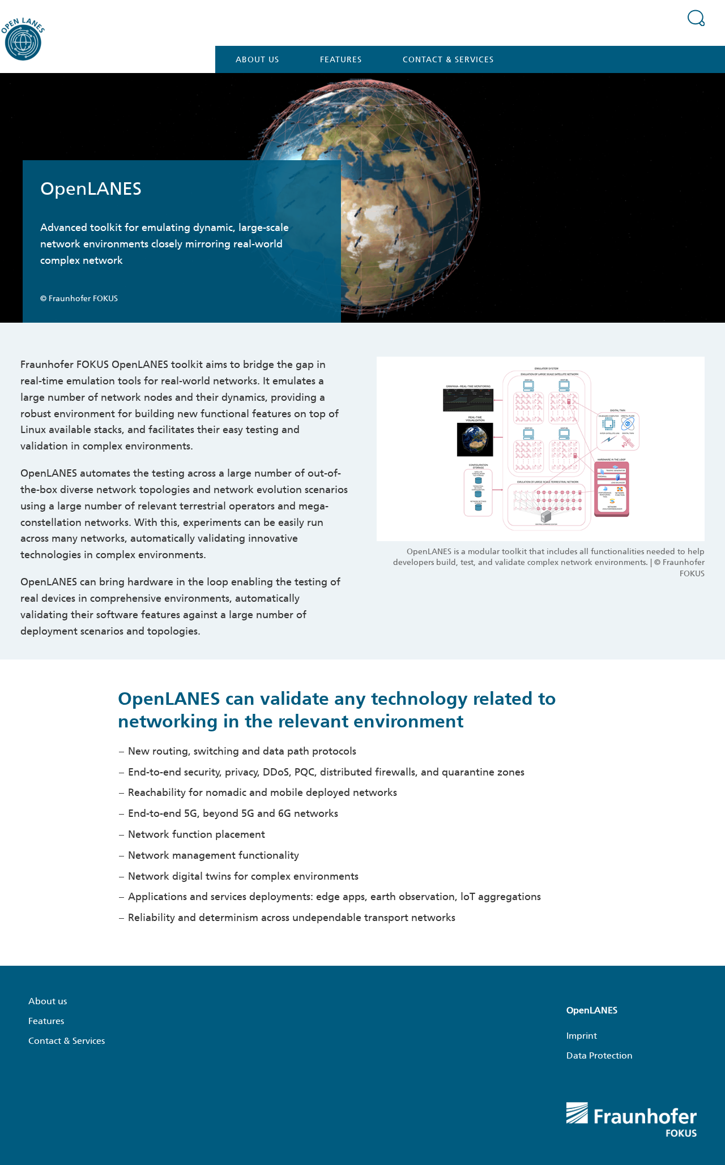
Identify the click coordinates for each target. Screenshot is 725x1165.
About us (257, 59)
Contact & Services (448, 59)
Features (341, 59)
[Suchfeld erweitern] (696, 17)
